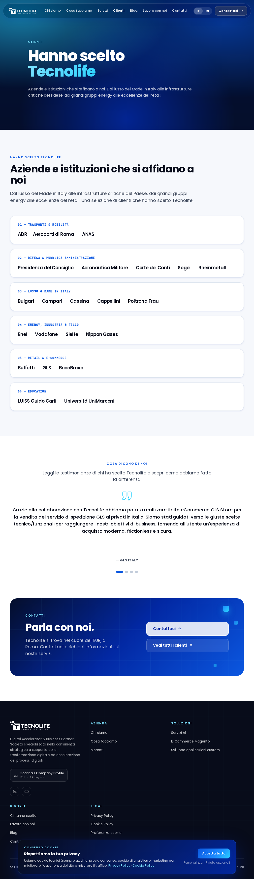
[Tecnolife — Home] (23, 11)
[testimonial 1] (119, 572)
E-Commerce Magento (190, 741)
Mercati (97, 750)
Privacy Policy (102, 815)
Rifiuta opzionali (218, 862)
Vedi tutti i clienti (170, 645)
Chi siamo (52, 10)
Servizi (102, 10)
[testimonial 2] (126, 572)
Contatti (179, 10)
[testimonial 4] (136, 572)
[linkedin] (14, 791)
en (207, 11)
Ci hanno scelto (23, 815)
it (198, 11)
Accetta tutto (213, 853)
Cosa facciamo (79, 10)
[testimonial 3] (131, 572)
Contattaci (228, 10)
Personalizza (193, 862)
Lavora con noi (155, 10)
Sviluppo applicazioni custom (195, 750)
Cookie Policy (102, 824)
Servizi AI (178, 732)
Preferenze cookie (106, 832)
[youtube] (26, 791)
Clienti (119, 10)
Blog (133, 10)
